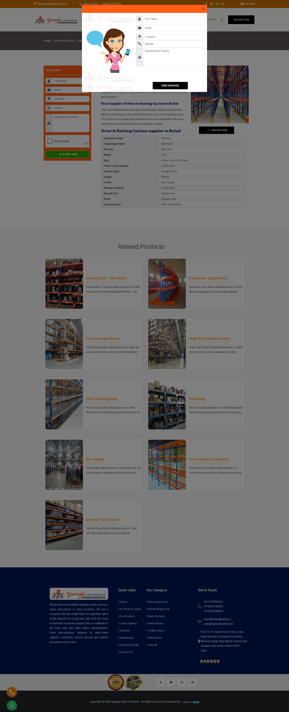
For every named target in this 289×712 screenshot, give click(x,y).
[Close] (203, 9)
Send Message (170, 85)
